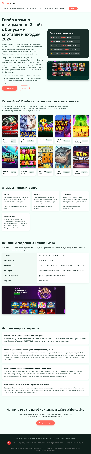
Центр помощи (31, 8)
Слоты (40, 8)
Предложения (48, 8)
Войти (73, 8)
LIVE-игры (5, 8)
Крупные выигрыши (17, 8)
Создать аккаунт (45, 423)
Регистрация (9, 88)
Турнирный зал (60, 8)
